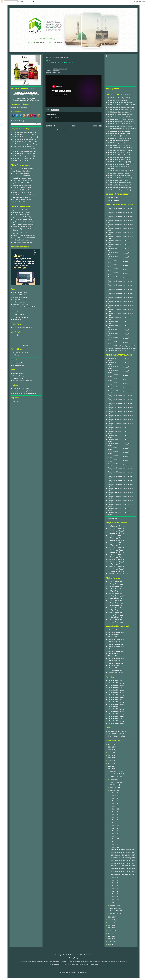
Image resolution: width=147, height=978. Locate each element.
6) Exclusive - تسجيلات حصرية (22, 299)
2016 (110, 917)
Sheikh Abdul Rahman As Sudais (118, 124)
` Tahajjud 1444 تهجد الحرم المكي (118, 672)
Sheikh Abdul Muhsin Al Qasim (117, 121)
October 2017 (114, 776)
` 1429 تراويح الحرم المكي (116, 530)
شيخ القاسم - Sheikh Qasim (21, 212)
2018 (110, 766)
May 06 (114, 888)
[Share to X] (56, 110)
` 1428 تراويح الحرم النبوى (116, 584)
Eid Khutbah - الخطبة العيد (21, 388)
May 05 (114, 891)
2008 (110, 939)
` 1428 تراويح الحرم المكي (116, 535)
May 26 (114, 806)
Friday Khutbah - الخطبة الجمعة (22, 391)
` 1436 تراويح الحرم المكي (116, 552)
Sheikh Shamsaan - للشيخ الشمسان (24, 195)
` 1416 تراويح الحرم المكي (116, 526)
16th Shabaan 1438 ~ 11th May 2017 (123, 849)
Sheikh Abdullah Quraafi (115, 98)
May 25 (114, 809)
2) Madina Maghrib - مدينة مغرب (23, 137)
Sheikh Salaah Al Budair (115, 175)
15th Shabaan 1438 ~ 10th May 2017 (123, 860)
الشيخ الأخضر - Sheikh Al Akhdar (22, 242)
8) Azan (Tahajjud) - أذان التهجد (22, 380)
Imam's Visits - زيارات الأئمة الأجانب (24, 327)
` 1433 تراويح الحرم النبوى (116, 593)
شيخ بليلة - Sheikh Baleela (21, 173)
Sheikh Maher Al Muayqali (116, 109)
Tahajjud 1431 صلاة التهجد (116, 639)
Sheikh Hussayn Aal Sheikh (116, 147)
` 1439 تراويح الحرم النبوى (116, 607)
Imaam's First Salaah (19, 160)
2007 (110, 941)
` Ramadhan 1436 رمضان (116, 702)
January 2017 (114, 913)
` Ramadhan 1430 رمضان (116, 687)
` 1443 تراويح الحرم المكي (116, 569)
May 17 (114, 831)
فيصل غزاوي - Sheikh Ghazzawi (22, 175)
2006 (110, 944)
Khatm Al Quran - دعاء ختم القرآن (118, 736)
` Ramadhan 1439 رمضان (116, 709)
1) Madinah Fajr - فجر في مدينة (22, 132)
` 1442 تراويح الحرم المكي (116, 566)
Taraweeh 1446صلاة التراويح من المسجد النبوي (122, 348)
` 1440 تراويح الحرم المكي (116, 561)
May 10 (114, 877)
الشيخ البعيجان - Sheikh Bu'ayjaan (23, 219)
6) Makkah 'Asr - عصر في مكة (22, 158)
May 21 (114, 820)
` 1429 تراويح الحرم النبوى (116, 581)
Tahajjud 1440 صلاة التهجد (116, 660)
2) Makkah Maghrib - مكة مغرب (23, 139)
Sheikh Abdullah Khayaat (116, 131)
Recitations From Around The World (24, 307)
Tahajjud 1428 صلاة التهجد (116, 632)
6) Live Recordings (19, 302)
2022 (110, 755)
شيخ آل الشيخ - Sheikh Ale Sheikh (23, 222)
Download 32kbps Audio (52, 70)
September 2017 (115, 779)
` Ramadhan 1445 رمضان (116, 723)
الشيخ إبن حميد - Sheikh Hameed (23, 224)
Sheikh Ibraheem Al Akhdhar (117, 150)
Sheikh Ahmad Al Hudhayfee (117, 138)
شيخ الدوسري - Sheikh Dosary (22, 185)
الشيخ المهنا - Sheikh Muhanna (22, 226)
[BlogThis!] (54, 110)
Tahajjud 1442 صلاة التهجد (116, 665)
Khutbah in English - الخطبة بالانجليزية (24, 393)
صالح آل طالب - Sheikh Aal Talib (22, 180)
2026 (110, 744)
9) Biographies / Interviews (21, 202)
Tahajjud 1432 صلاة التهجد (116, 641)
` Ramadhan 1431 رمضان (116, 690)
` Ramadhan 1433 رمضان (116, 695)
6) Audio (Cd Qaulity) (19, 295)
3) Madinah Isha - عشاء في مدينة (23, 141)
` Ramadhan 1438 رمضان (116, 706)
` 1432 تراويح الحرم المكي (116, 542)
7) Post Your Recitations (20, 317)
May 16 (114, 833)
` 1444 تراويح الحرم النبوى (116, 619)
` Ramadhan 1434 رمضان (116, 697)
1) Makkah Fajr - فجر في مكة (22, 134)
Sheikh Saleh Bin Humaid (116, 182)
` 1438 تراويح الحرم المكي (116, 557)
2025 (110, 747)
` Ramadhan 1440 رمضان (116, 711)
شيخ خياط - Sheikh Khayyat (21, 197)
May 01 (114, 902)
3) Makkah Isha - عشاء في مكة (22, 144)
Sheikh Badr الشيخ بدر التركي (22, 192)
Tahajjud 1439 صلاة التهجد (116, 658)
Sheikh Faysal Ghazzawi (115, 145)
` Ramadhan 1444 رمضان (116, 721)
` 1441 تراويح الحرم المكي (116, 564)
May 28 (114, 801)
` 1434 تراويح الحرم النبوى (116, 595)
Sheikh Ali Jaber (113, 143)
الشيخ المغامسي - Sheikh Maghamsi (24, 237)
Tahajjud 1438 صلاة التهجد (116, 656)
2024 (110, 750)
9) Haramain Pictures (19, 363)
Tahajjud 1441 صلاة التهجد (116, 663)
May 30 (114, 795)
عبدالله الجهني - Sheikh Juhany (22, 171)
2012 (110, 928)
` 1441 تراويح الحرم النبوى (116, 612)
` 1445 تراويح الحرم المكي (116, 571)
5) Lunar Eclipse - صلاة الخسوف (23, 151)
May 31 (114, 792)
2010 (110, 933)
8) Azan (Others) (18, 378)
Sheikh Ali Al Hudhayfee (115, 140)
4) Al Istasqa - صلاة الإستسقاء (22, 146)
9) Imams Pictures (18, 365)
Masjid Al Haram (113, 197)
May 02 (114, 899)
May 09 (114, 880)
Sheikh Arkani (17, 319)
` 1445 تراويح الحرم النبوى (116, 622)
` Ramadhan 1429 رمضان (116, 685)
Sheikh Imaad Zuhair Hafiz (116, 152)
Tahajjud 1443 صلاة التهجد (116, 668)
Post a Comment (54, 117)
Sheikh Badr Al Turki (114, 100)
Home (74, 126)
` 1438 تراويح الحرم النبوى (116, 605)
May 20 (114, 822)
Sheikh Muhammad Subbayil (117, 171)
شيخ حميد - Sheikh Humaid (21, 190)
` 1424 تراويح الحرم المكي (116, 528)
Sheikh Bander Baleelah (115, 117)
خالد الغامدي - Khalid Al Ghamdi (22, 183)
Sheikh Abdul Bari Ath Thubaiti (117, 119)
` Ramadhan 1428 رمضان (116, 683)
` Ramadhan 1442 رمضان (116, 716)
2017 (110, 769)
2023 (110, 752)
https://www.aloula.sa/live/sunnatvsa (26, 100)
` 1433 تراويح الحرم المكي (116, 545)
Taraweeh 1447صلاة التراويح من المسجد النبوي (122, 350)
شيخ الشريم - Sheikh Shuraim (22, 187)
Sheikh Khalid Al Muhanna (116, 157)
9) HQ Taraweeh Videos (20, 352)
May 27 (114, 803)
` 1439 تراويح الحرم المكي (116, 559)
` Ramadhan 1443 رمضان (116, 718)
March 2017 (114, 908)
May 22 (114, 817)
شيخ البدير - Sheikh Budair (21, 214)
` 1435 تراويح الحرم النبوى (116, 598)
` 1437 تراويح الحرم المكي (116, 554)
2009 (110, 936)
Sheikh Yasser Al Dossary (116, 107)
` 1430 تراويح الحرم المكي (116, 538)
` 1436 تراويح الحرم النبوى (116, 600)
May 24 (114, 811)
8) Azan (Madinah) (18, 373)
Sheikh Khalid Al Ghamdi (115, 155)
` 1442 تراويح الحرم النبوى (116, 615)
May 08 (114, 883)
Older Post (97, 126)
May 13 (114, 842)
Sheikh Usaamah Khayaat (116, 190)
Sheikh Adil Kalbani (114, 136)
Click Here (26, 345)
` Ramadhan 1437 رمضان (116, 704)
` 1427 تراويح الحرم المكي (116, 533)
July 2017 (113, 785)
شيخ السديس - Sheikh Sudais (22, 178)
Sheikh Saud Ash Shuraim (116, 185)
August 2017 (114, 782)
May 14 (114, 839)
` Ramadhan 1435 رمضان (116, 699)
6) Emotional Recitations (20, 297)
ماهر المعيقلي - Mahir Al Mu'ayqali (23, 168)
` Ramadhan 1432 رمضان (116, 692)
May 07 (114, 885)
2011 (110, 930)
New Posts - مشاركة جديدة (21, 304)
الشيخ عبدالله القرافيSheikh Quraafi (24, 235)
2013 (110, 925)
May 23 (114, 814)
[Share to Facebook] (58, 110)
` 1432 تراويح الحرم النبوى (116, 591)
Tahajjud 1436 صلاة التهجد (116, 651)
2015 (110, 919)
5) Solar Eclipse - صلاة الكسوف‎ (22, 153)
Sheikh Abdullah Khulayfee (116, 133)
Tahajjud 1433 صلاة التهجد (116, 644)
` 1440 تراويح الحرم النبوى (116, 610)
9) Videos (16, 355)
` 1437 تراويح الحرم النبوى (116, 603)
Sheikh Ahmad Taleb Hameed (117, 114)
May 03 (114, 896)
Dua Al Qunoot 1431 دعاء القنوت (118, 731)
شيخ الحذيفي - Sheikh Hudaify (22, 210)
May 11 (114, 847)
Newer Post (50, 126)
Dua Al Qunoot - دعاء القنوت (116, 733)
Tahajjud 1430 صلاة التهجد (116, 637)
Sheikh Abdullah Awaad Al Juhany (118, 128)
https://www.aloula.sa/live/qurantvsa (26, 95)
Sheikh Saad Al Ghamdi (115, 173)
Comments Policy (111, 518)
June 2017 (113, 787)
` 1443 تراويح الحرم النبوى (116, 617)
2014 (110, 922)
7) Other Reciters (18, 314)
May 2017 (113, 790)
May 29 (114, 798)
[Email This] (52, 110)
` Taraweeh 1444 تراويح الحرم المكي (119, 573)
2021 (110, 758)
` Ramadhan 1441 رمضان (116, 714)
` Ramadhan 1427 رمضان (116, 680)
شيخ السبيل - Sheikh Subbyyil (22, 199)
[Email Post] (48, 109)
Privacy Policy (73, 958)
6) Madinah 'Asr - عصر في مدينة (23, 156)
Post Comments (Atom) (60, 130)
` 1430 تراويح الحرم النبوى (116, 586)
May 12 (114, 844)
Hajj (14, 401)
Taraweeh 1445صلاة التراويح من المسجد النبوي (122, 346)
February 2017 (115, 911)
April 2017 (113, 905)
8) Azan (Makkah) (18, 376)
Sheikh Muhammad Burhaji (116, 102)
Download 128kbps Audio (53, 72)
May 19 (114, 825)
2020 (110, 760)
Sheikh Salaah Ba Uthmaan (117, 105)
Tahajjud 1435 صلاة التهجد (116, 649)
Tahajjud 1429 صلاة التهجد (116, 634)
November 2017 (115, 774)
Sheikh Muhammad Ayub (116, 164)
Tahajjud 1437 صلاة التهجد (116, 653)
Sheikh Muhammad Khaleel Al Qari (119, 167)
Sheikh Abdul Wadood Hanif (117, 126)
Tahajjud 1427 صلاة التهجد (116, 630)
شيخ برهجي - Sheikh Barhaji (21, 233)
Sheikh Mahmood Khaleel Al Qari (118, 162)
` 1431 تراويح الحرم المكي (116, 540)
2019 (110, 763)
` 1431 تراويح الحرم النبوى (116, 588)
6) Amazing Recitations (20, 292)
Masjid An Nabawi (113, 200)
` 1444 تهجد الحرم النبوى (115, 670)
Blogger (84, 972)
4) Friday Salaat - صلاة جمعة (21, 149)
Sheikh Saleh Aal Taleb (115, 180)
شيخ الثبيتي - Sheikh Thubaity (22, 217)
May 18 (114, 828)
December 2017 (115, 771)
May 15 (114, 836)
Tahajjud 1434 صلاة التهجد (116, 646)
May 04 (114, 894)
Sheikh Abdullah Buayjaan (116, 112)
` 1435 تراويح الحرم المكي (116, 550)
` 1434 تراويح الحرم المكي (116, 547)
